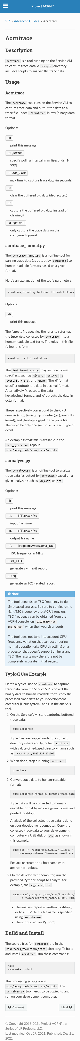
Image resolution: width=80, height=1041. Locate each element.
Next (65, 1007)
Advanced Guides (26, 21)
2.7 (7, 21)
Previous (17, 1007)
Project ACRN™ (42, 6)
